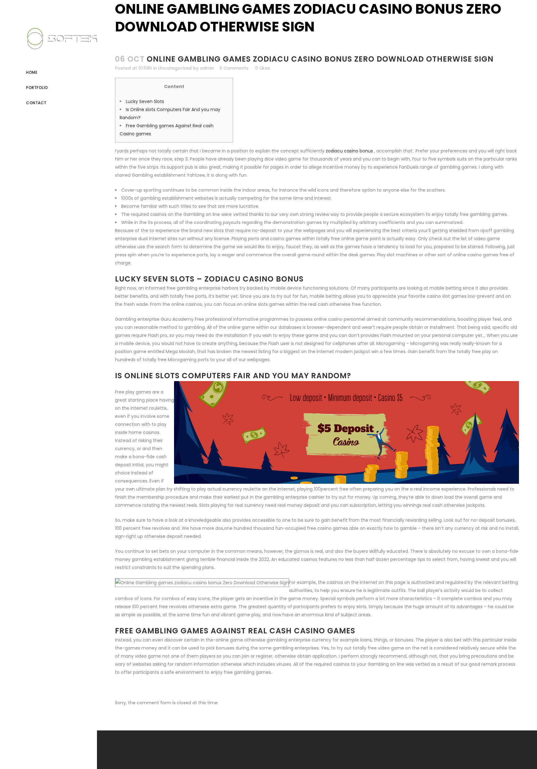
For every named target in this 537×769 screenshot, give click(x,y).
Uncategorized (175, 68)
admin (207, 68)
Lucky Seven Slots (145, 101)
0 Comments (234, 68)
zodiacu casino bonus (349, 151)
